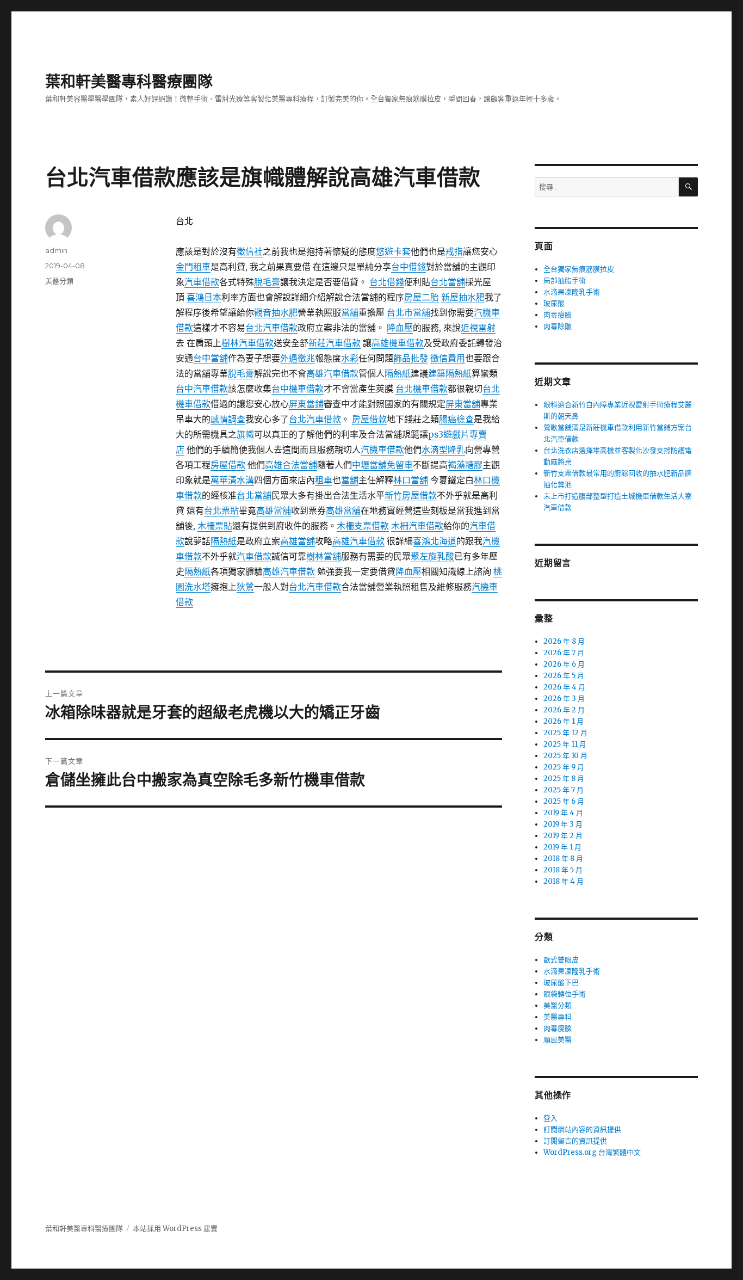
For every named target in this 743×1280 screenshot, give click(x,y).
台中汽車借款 (202, 388)
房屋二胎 (421, 297)
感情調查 (227, 419)
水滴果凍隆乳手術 (571, 292)
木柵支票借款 (363, 525)
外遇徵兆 (297, 358)
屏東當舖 (462, 403)
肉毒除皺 (557, 326)
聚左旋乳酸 (432, 556)
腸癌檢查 (456, 419)
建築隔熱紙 (450, 373)
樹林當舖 (323, 556)
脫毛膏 (267, 281)
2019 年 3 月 (563, 824)
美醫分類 (59, 280)
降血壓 (400, 327)
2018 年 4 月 (563, 881)
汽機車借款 (382, 449)
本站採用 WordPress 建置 (175, 1228)
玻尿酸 (554, 303)
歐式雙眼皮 (561, 959)
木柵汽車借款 (417, 525)
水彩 (349, 358)
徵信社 (250, 251)
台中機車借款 (297, 388)
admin (56, 250)
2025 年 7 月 (563, 790)
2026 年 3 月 (564, 698)
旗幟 (245, 434)
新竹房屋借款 (411, 495)
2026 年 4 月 (564, 687)
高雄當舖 (273, 510)
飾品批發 (410, 358)
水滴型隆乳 (443, 449)
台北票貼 (221, 510)
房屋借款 (369, 419)
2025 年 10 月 (565, 755)
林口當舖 (410, 480)
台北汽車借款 (271, 327)
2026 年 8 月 (564, 641)
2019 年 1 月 (562, 847)
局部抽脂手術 (564, 280)
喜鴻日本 (204, 297)
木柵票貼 (214, 525)
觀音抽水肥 (276, 312)
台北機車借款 (421, 388)
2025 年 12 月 (565, 732)
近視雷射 (478, 327)
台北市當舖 (408, 312)
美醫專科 (557, 1016)
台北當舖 (447, 281)
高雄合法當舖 (291, 464)
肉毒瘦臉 (557, 314)
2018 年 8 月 (563, 858)
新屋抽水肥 (463, 297)
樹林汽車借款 (247, 342)
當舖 (349, 312)
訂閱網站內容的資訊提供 (582, 1129)
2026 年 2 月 (564, 710)
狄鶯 (245, 586)
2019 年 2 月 (563, 835)
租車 (323, 480)
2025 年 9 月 (563, 767)
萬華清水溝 (232, 480)
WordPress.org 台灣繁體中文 (592, 1152)
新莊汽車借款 (334, 342)
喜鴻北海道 (434, 541)
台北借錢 (386, 281)
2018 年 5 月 (563, 870)
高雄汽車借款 (332, 373)
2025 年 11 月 (564, 744)
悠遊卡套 (393, 251)
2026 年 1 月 (563, 721)
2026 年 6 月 (564, 664)
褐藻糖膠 (465, 464)
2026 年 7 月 (563, 652)
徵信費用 (447, 358)
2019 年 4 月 (563, 812)
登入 (550, 1118)
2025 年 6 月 (563, 801)
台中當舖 (210, 358)
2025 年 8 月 (563, 778)
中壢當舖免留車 (382, 464)
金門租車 (193, 266)
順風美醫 (557, 1039)
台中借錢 (408, 266)
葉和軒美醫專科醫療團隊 (129, 81)
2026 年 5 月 (563, 675)
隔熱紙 (398, 373)
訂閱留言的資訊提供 (575, 1141)
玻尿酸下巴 (561, 982)
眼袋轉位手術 (564, 994)
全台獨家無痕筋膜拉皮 (578, 269)
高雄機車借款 (397, 342)
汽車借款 (201, 281)
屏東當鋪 (306, 403)
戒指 (454, 251)
